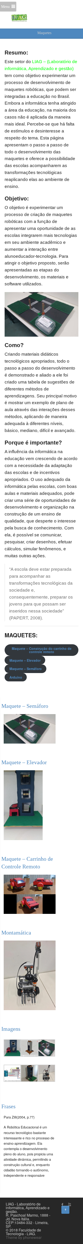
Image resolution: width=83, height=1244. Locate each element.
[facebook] (62, 1204)
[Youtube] (69, 1204)
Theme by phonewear (24, 1237)
